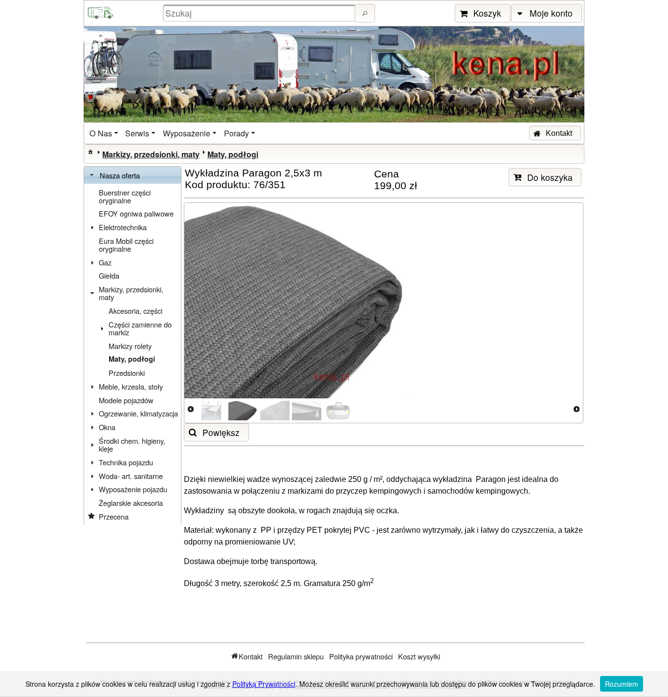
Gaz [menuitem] (105, 262)
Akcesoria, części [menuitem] (135, 310)
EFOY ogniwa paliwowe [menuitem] (136, 213)
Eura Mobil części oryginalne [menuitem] (126, 245)
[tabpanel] (132, 354)
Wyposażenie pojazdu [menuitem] (133, 489)
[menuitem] (105, 133)
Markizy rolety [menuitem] (130, 346)
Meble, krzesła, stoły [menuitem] (131, 386)
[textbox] (260, 13)
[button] (365, 13)
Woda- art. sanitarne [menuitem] (131, 476)
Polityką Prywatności (263, 684)
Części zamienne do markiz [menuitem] (140, 328)
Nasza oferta (120, 175)
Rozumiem (621, 684)
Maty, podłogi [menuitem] (132, 359)
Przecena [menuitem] (114, 516)
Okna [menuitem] (107, 427)
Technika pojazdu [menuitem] (126, 462)
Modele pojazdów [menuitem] (126, 400)
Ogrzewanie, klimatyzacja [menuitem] (138, 413)
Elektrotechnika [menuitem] (123, 227)
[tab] (132, 175)
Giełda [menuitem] (109, 275)
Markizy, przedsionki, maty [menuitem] (131, 293)
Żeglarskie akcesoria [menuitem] (131, 503)
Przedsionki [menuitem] (127, 373)
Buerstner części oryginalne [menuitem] (125, 196)
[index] (90, 151)
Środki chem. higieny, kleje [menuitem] (132, 445)
